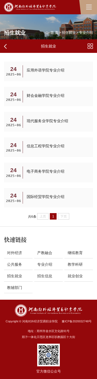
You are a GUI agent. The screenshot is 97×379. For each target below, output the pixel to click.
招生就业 (69, 33)
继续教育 (75, 253)
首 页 (54, 33)
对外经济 (14, 253)
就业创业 (75, 276)
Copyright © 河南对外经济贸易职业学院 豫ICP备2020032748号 (49, 321)
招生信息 (44, 276)
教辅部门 (14, 287)
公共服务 (14, 264)
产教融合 (44, 253)
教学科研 (75, 264)
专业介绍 (86, 33)
